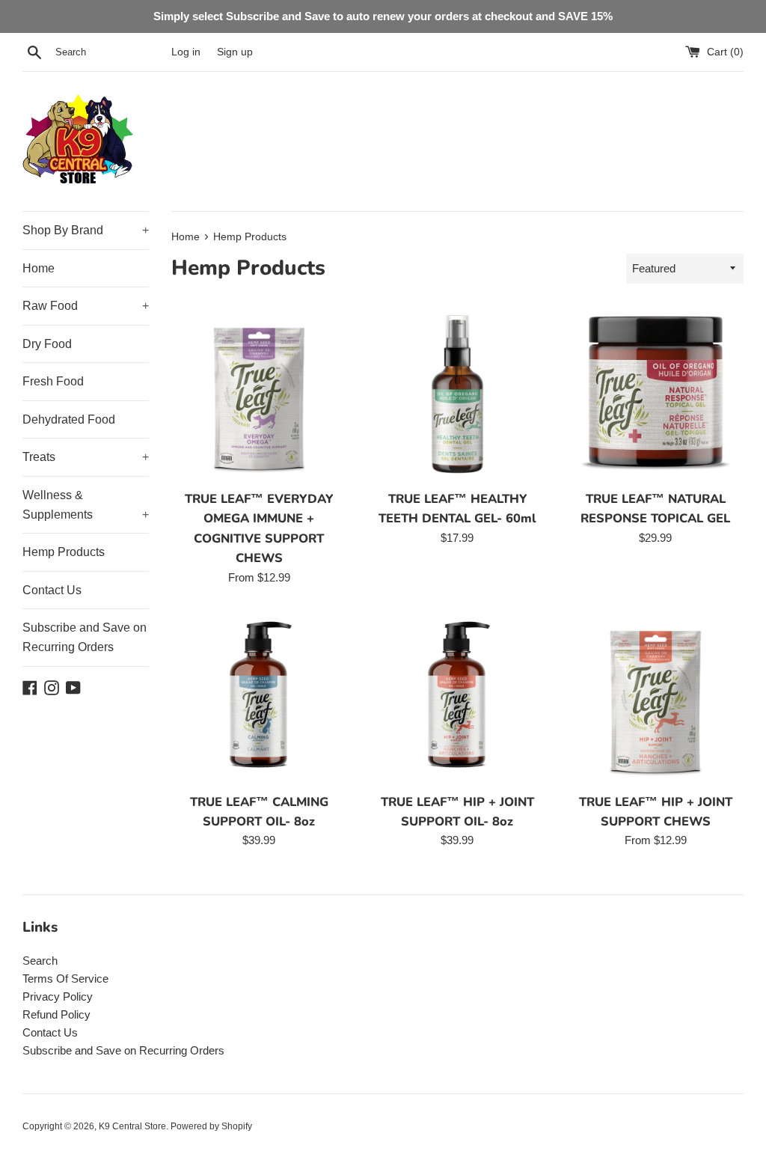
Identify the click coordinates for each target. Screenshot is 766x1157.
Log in (185, 52)
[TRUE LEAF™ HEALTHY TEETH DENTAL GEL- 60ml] (457, 394)
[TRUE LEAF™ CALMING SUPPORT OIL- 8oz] (259, 697)
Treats (85, 457)
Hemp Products (63, 552)
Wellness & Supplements (85, 505)
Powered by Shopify (211, 1126)
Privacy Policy (57, 996)
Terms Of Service (65, 978)
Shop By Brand (85, 230)
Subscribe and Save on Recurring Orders (84, 637)
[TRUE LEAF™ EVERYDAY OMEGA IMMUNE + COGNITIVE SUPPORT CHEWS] (259, 394)
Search (40, 960)
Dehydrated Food (68, 419)
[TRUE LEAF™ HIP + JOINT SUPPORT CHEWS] (656, 697)
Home (38, 268)
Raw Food (85, 305)
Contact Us (52, 590)
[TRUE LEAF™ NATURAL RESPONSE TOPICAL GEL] (656, 394)
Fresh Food (53, 381)
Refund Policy (56, 1014)
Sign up (235, 52)
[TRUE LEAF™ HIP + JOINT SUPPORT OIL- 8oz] (457, 697)
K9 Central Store (132, 1126)
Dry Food (47, 344)
